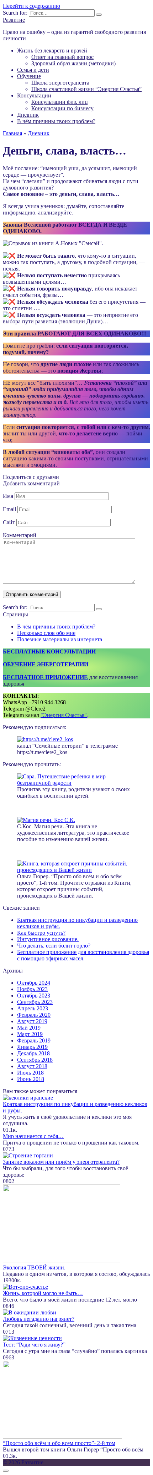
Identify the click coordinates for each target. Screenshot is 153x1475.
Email (9, 509)
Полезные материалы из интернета (59, 639)
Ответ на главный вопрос (62, 57)
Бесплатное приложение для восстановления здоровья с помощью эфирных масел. (83, 955)
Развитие (14, 20)
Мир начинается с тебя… (33, 1136)
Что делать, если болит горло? (53, 946)
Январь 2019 (32, 1047)
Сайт (9, 522)
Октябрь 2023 (33, 995)
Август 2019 (32, 1021)
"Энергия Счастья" (64, 715)
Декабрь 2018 (33, 1053)
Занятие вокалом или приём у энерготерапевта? (61, 1162)
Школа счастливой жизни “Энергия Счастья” (86, 89)
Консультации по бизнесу (62, 108)
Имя (8, 496)
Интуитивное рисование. (48, 939)
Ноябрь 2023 (32, 989)
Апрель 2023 (32, 1008)
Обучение (29, 76)
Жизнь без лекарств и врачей (52, 50)
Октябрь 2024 (33, 983)
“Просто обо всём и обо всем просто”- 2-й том (59, 1443)
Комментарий (19, 535)
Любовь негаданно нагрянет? (38, 1319)
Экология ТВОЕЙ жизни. (34, 1267)
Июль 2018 (30, 1073)
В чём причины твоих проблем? (56, 121)
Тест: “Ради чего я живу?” (34, 1345)
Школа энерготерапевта (60, 83)
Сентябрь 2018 (35, 1060)
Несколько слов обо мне (46, 633)
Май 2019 (29, 1028)
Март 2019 (30, 1034)
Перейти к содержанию (31, 6)
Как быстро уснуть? (41, 933)
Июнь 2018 (30, 1079)
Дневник (28, 115)
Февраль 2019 (34, 1040)
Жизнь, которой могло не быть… (43, 1293)
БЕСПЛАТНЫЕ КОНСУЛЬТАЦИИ (49, 651)
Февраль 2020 (34, 1015)
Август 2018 (32, 1066)
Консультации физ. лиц (59, 102)
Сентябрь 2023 (35, 1002)
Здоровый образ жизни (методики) (73, 63)
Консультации (34, 95)
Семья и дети (33, 70)
